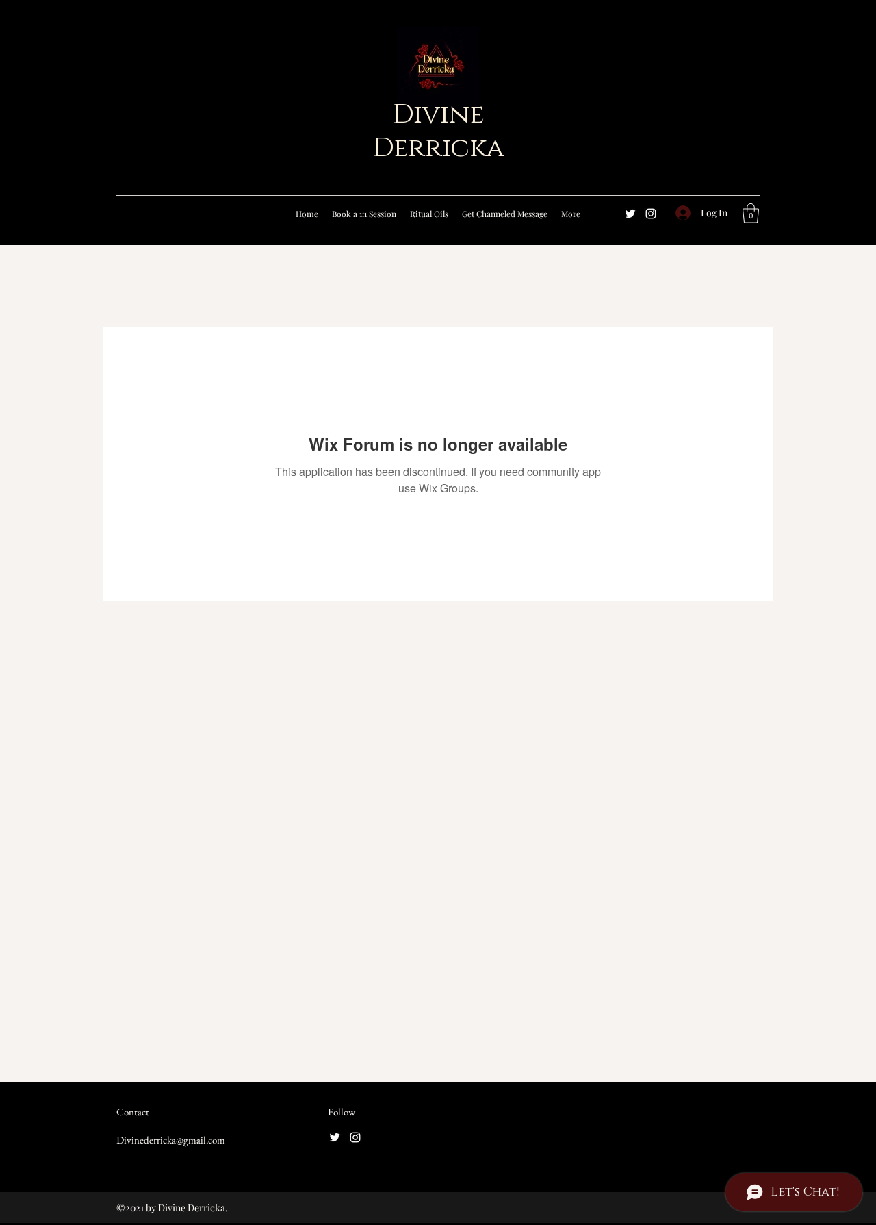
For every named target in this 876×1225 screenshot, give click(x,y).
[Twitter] (630, 213)
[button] (751, 213)
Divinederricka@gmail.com (170, 1139)
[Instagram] (651, 213)
